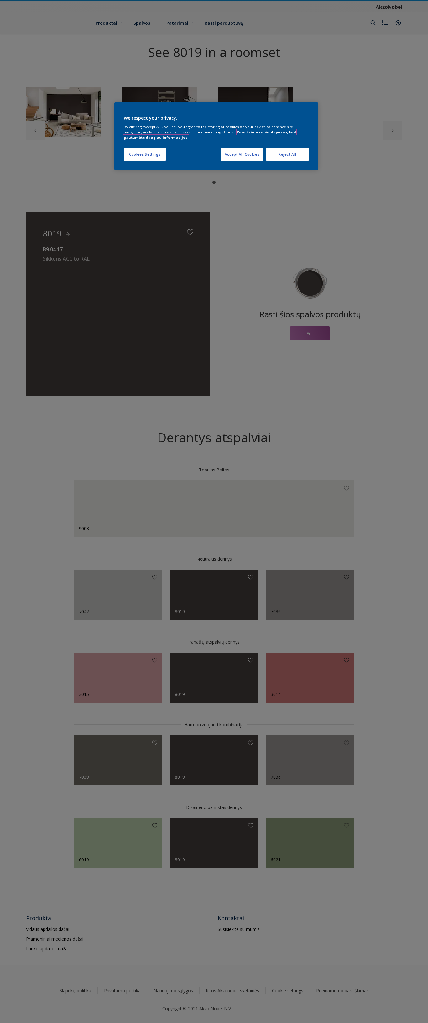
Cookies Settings (145, 154)
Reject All (287, 154)
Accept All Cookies (242, 154)
